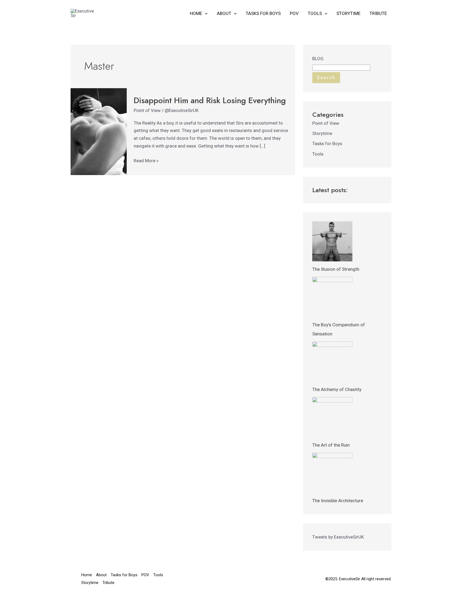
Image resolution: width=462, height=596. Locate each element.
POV (294, 13)
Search (326, 77)
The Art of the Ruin (331, 445)
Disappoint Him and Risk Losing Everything (210, 100)
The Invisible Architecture (337, 500)
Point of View (147, 110)
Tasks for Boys (263, 13)
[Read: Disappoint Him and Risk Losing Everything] (99, 131)
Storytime (348, 13)
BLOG (318, 58)
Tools (315, 13)
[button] (204, 13)
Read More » (146, 160)
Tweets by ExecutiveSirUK (338, 537)
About (224, 13)
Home (196, 13)
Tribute (378, 13)
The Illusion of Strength (335, 269)
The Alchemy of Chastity (336, 389)
